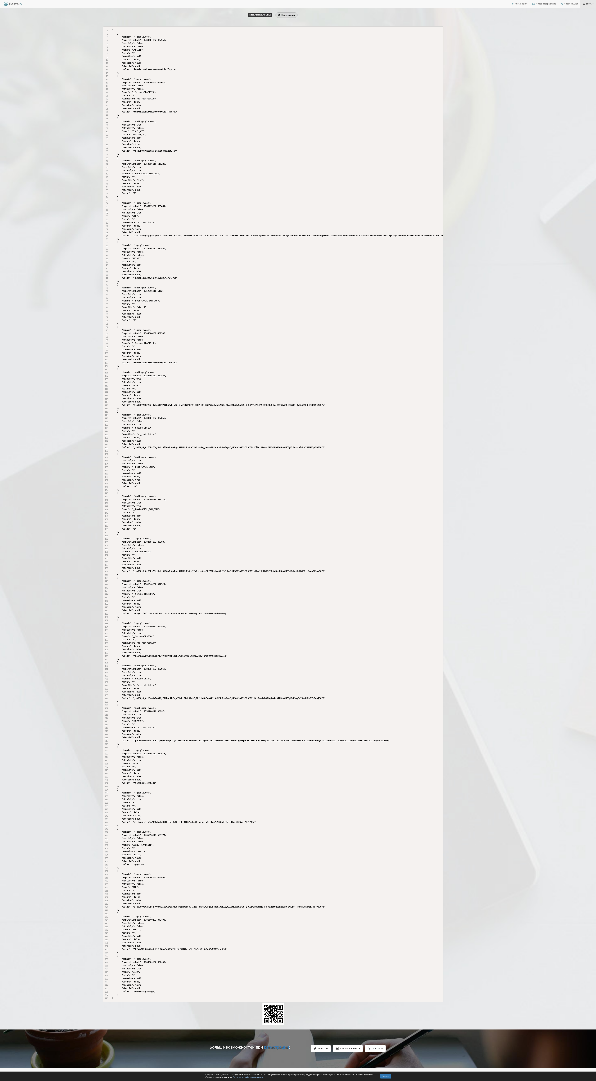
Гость (588, 4)
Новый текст (520, 4)
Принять (385, 1076)
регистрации (276, 1047)
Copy (440, 28)
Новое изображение (545, 4)
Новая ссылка (570, 4)
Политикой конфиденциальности (248, 1078)
